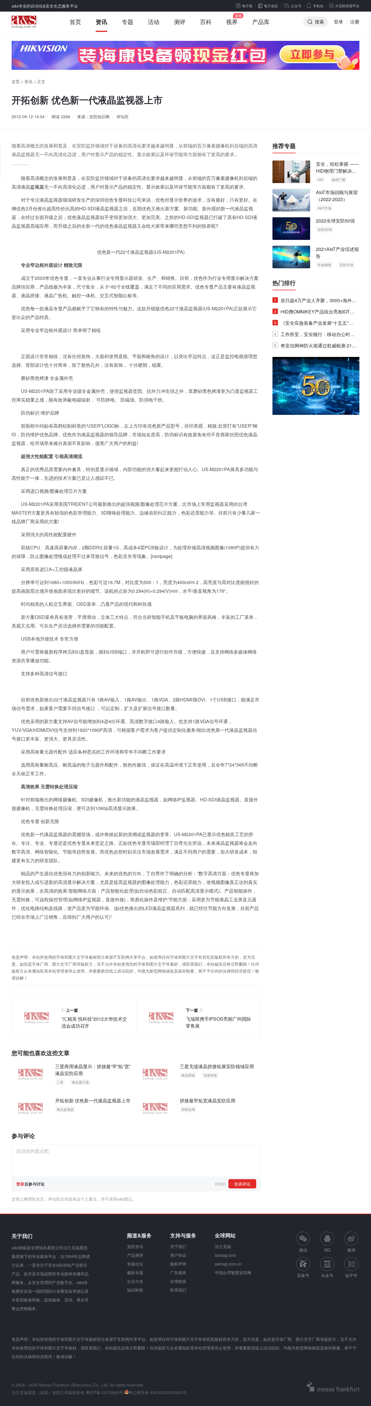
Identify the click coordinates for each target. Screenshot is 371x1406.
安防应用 (188, 1109)
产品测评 (135, 1255)
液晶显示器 (80, 1081)
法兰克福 (223, 1246)
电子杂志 (271, 5)
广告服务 (178, 1272)
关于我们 (178, 1246)
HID (320, 179)
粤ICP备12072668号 (104, 1392)
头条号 (327, 1275)
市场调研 (324, 264)
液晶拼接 (188, 1075)
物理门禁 (338, 179)
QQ (327, 1250)
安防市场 (346, 264)
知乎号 (351, 1275)
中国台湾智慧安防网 (233, 1272)
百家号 (303, 1275)
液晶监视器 (65, 1109)
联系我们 (178, 1290)
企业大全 (135, 1281)
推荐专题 (284, 146)
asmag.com (225, 1255)
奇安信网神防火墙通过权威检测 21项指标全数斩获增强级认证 (315, 346)
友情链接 (178, 1281)
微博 (351, 1250)
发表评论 (242, 1184)
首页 (75, 21)
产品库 (261, 21)
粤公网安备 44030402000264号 (158, 1392)
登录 (338, 21)
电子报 (247, 5)
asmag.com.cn (228, 1264)
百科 (206, 21)
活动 (153, 21)
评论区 (123, 116)
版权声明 (178, 1264)
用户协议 (178, 1255)
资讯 (101, 21)
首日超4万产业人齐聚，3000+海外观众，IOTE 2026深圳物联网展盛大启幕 (315, 301)
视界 (232, 21)
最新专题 (135, 1272)
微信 (303, 1242)
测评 (180, 21)
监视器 (37, 186)
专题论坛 (135, 1264)
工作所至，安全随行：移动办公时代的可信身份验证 (314, 335)
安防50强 (324, 229)
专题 (127, 21)
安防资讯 (135, 1246)
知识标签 (135, 1290)
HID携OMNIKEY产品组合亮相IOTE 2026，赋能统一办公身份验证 (313, 312)
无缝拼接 (210, 1075)
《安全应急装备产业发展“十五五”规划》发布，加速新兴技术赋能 (313, 324)
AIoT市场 (324, 207)
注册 (354, 21)
